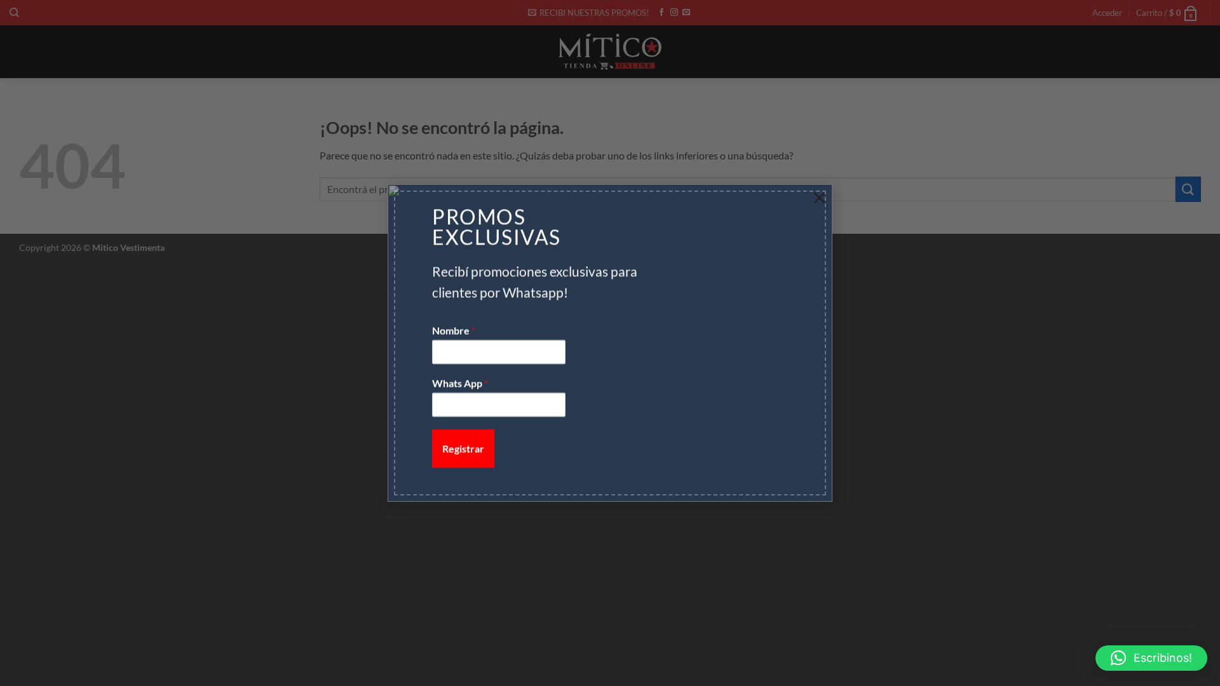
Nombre (453, 331)
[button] (1151, 658)
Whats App (460, 383)
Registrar (463, 448)
